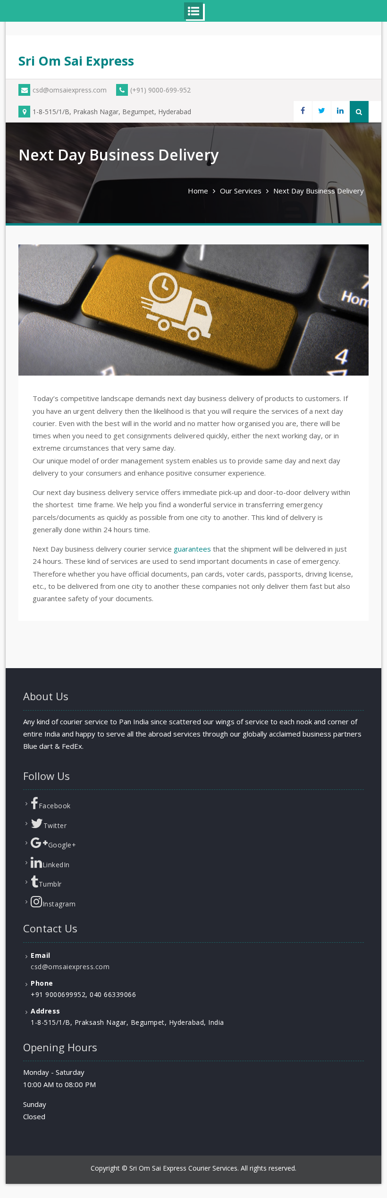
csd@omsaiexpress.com (70, 89)
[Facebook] (302, 111)
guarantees (192, 548)
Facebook (55, 805)
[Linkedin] (340, 111)
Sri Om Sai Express (76, 60)
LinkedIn (56, 864)
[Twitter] (321, 111)
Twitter (55, 825)
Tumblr (50, 884)
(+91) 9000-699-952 (160, 89)
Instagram (59, 903)
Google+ (62, 844)
